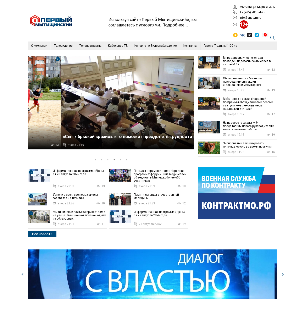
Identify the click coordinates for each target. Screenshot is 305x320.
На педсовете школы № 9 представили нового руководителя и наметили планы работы (248, 126)
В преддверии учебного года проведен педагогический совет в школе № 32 (247, 61)
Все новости (42, 234)
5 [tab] (120, 160)
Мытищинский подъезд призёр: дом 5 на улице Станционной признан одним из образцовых (79, 215)
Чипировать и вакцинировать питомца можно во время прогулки (247, 145)
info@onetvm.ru (250, 17)
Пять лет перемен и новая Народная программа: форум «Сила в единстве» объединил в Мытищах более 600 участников (160, 175)
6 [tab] (126, 160)
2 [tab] (102, 160)
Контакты (190, 45)
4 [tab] (114, 160)
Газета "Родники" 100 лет (221, 45)
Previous (23, 274)
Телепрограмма (90, 45)
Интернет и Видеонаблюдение (155, 45)
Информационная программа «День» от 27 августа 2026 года (159, 213)
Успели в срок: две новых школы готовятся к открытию (75, 196)
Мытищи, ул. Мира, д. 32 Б (257, 7)
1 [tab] (95, 160)
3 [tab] (108, 160)
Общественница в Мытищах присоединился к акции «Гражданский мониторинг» (242, 82)
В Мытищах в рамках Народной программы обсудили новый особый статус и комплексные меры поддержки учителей (248, 103)
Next (282, 274)
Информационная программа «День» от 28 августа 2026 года (79, 172)
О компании (39, 45)
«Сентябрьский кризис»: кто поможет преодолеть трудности (94, 136)
